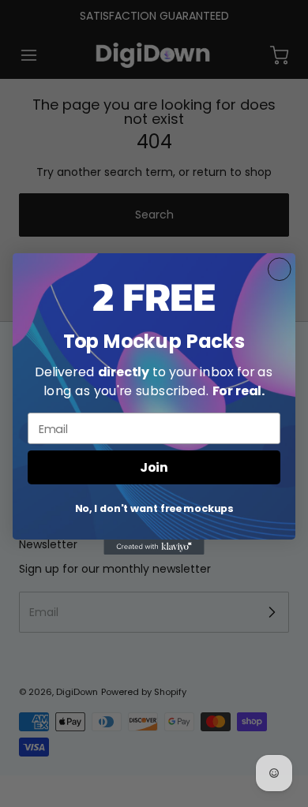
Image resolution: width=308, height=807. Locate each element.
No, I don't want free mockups (154, 508)
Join (153, 467)
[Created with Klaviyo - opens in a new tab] (153, 546)
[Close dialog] (280, 269)
